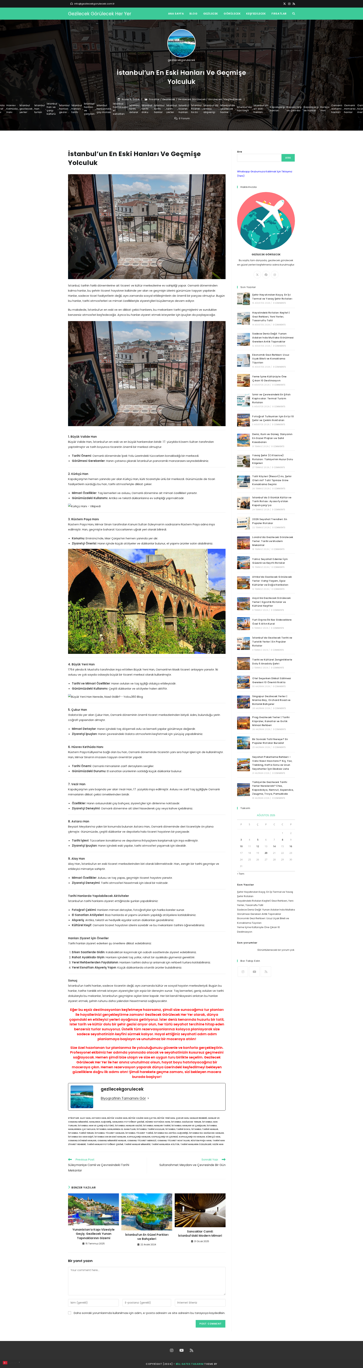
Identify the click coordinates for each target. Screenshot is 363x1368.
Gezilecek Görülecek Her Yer (99, 14)
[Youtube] (254, 971)
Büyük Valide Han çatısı (142, 1117)
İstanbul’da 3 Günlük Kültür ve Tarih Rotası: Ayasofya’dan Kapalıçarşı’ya (271, 501)
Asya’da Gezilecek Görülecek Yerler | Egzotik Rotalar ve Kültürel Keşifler (271, 602)
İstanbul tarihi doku (147, 109)
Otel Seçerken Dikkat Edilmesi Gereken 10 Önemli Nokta (271, 680)
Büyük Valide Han (117, 1117)
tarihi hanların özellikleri (195, 1144)
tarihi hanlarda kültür (165, 1144)
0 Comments (279, 303)
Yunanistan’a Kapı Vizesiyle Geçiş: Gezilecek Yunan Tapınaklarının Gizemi (93, 1234)
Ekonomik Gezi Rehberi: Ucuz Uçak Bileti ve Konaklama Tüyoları (270, 359)
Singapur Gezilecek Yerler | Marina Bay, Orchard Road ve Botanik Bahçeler (271, 700)
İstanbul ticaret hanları (184, 109)
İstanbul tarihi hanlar (159, 109)
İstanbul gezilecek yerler (26, 109)
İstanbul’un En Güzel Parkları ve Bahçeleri (146, 1237)
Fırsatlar (154, 99)
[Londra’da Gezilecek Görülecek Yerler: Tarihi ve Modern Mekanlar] (243, 543)
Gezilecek (168, 99)
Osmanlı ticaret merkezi (141, 1140)
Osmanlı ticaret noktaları (173, 1140)
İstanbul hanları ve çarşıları (89, 109)
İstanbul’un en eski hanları (261, 109)
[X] (284, 4)
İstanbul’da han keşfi (244, 108)
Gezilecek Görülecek (192, 99)
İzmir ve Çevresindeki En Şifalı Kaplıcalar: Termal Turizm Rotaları (271, 398)
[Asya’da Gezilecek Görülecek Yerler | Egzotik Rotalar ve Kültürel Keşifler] (243, 603)
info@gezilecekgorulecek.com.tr (94, 3)
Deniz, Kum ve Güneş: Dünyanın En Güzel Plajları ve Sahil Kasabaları (272, 438)
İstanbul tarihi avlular (134, 109)
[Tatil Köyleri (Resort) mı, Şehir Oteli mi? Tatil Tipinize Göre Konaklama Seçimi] (243, 482)
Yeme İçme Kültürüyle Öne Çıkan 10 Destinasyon (269, 378)
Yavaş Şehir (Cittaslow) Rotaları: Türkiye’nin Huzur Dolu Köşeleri (272, 459)
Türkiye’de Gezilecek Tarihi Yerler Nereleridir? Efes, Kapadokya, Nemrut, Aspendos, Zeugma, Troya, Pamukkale (273, 788)
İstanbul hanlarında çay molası (104, 109)
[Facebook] (266, 274)
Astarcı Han (99, 1117)
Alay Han (85, 1117)
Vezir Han (217, 1144)
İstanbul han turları (39, 109)
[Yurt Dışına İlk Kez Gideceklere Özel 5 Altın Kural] (243, 623)
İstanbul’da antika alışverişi (210, 109)
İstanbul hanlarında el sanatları (120, 109)
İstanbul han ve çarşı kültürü (52, 109)
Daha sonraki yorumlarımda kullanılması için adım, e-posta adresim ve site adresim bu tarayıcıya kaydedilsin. (149, 1313)
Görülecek (215, 99)
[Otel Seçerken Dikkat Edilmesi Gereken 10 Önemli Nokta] (243, 682)
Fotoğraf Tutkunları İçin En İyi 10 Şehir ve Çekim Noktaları (273, 418)
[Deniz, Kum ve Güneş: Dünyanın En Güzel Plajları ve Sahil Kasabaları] (243, 440)
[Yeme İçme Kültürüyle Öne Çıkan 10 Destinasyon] (243, 380)
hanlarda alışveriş (100, 1121)
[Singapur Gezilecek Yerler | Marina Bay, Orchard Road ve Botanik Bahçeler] (243, 702)
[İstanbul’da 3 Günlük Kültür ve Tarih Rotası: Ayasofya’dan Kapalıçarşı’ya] (243, 503)
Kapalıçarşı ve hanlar (311, 108)
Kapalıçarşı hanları (277, 108)
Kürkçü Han (325, 108)
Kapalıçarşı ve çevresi (294, 108)
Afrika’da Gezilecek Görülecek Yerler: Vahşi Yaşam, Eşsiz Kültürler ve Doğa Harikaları (272, 581)
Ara (239, 151)
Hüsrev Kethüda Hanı (12, 109)
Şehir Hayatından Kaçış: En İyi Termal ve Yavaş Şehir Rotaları (272, 296)
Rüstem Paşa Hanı (201, 1140)
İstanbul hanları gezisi (64, 109)
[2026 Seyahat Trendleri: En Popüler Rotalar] (243, 523)
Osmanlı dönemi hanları (336, 109)
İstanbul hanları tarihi (76, 109)
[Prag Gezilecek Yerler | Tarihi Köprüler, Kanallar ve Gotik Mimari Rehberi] (243, 723)
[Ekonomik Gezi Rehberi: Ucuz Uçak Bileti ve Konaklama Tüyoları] (243, 360)
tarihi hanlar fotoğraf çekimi (105, 1144)
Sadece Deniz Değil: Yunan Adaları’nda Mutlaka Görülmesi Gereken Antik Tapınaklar (273, 337)
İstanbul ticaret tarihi (196, 109)
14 (274, 846)
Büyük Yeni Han (166, 1117)
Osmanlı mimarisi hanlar (350, 109)
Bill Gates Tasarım (190, 1364)
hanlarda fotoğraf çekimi (128, 1121)
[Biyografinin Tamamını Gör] (148, 1098)
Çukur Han (182, 1117)
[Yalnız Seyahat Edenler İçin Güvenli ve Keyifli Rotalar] (243, 562)
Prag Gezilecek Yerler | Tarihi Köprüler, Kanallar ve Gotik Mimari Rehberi (270, 721)
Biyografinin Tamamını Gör (123, 1098)
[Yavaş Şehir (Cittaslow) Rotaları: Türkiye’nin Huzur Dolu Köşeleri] (243, 461)
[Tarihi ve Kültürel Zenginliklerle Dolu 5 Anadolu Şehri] (243, 663)
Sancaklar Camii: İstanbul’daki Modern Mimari (200, 1233)
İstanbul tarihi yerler (171, 109)
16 (290, 846)
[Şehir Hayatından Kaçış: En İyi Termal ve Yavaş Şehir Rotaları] (243, 298)
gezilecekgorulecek (181, 60)
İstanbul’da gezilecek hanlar (227, 109)
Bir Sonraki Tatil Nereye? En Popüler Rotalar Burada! (270, 741)
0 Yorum (184, 118)
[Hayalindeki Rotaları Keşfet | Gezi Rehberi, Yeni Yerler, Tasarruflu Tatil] (243, 318)
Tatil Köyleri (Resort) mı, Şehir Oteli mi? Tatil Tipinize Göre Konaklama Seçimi (272, 480)
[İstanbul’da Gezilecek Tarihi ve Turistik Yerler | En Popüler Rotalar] (243, 643)
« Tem (240, 874)
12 (257, 846)
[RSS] (293, 4)
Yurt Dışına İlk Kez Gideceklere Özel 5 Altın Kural (272, 622)
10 (241, 846)
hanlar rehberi (198, 1117)
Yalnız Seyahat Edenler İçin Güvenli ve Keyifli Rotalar (270, 561)
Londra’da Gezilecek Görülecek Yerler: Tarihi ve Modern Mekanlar (272, 541)
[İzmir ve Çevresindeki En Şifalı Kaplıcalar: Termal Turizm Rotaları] (243, 400)
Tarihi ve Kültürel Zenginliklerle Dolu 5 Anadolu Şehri (272, 661)
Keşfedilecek (233, 99)
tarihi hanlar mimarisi (137, 1144)
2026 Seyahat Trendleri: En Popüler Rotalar (269, 521)
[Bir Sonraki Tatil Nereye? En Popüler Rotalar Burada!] (243, 742)
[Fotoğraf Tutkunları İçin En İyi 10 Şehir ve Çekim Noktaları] (243, 420)
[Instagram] (289, 4)
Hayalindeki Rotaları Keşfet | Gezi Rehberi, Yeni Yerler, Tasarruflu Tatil (271, 316)
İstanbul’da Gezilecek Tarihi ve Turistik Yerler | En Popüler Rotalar (272, 641)
